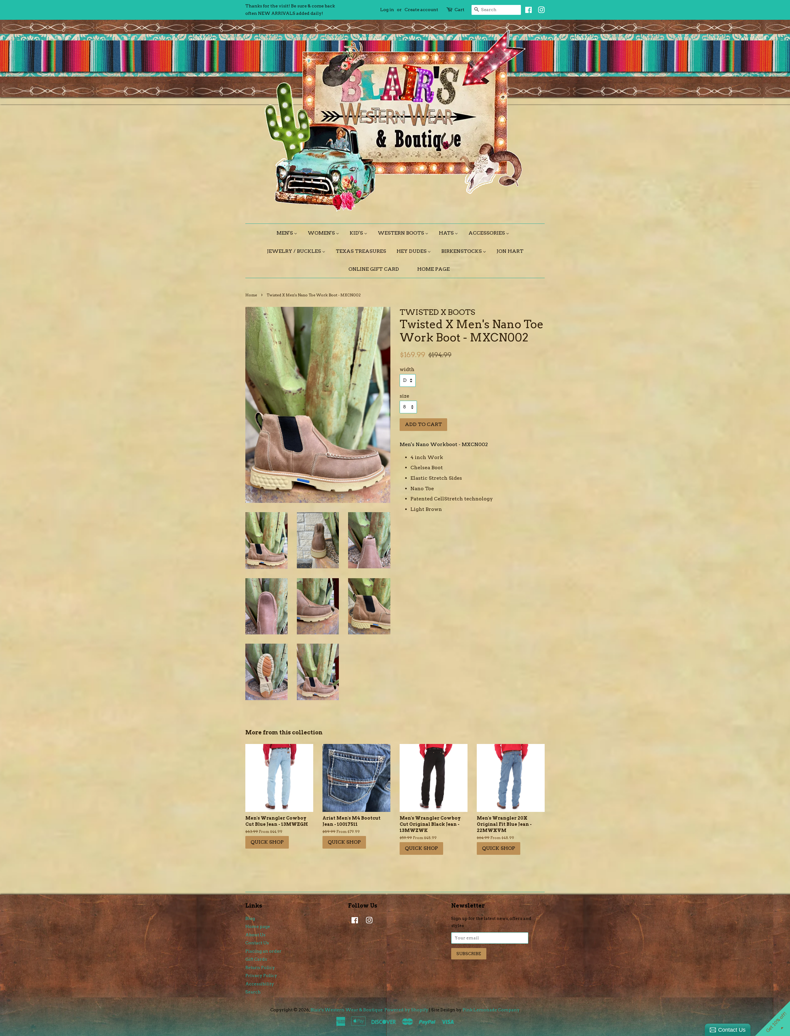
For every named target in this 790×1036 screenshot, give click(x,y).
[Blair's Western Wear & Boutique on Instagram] (540, 11)
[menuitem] (289, 233)
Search (253, 991)
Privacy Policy (261, 975)
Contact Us (257, 942)
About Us (255, 934)
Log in (387, 9)
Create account (421, 9)
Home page (257, 926)
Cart (459, 9)
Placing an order (263, 951)
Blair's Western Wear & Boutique (346, 1009)
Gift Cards (256, 959)
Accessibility (259, 983)
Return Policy (260, 967)
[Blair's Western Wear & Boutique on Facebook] (527, 11)
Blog (250, 918)
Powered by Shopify (406, 1009)
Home (251, 295)
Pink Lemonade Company (491, 1009)
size (404, 396)
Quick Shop (267, 842)
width (407, 369)
